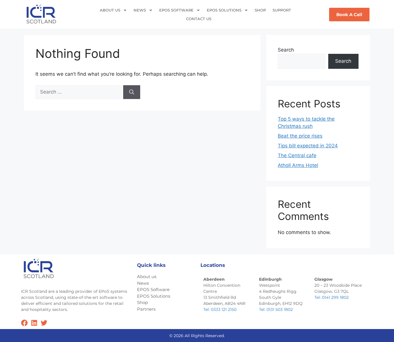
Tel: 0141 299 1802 (331, 297)
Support (282, 10)
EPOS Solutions (224, 10)
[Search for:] (79, 92)
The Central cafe (297, 155)
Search (286, 50)
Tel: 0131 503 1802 (276, 309)
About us (110, 10)
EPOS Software (176, 10)
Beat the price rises (300, 136)
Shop (260, 10)
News (140, 10)
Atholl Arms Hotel (298, 165)
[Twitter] (44, 323)
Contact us (198, 18)
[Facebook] (24, 323)
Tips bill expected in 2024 (308, 146)
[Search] (131, 92)
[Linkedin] (34, 323)
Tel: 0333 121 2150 (220, 309)
